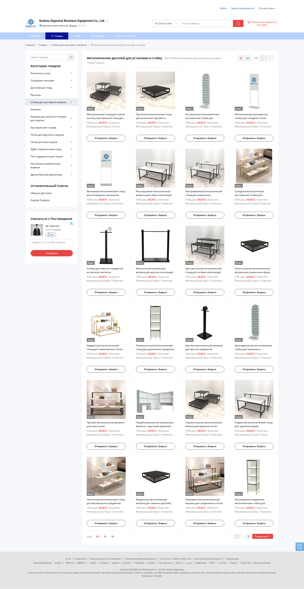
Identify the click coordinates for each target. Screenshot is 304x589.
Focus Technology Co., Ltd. (149, 569)
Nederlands (200, 562)
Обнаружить (98, 36)
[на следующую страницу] (270, 58)
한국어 (179, 562)
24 (97, 536)
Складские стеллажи (42, 80)
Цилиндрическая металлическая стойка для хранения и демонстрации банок (253, 349)
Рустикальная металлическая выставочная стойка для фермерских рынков (202, 118)
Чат (52, 234)
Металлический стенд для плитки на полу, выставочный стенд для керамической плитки (106, 118)
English (58, 562)
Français (104, 562)
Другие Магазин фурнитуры (46, 174)
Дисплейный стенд (41, 87)
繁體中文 (82, 562)
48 (112, 536)
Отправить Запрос (106, 138)
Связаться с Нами (126, 36)
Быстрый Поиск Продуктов (208, 558)
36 (105, 536)
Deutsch (127, 562)
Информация (232, 558)
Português (139, 562)
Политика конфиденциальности (141, 558)
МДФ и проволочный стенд (46, 149)
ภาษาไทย (222, 562)
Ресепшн (36, 95)
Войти (223, 8)
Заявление (80, 558)
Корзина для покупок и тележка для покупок (48, 118)
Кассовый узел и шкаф (43, 127)
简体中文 (69, 562)
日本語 (93, 562)
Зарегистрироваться (242, 8)
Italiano (151, 562)
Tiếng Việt (245, 562)
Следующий (261, 536)
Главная (35, 36)
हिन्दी (212, 562)
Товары (58, 36)
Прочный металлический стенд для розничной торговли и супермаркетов (154, 118)
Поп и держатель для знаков (47, 156)
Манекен (36, 109)
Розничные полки (40, 73)
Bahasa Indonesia (262, 562)
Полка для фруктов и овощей (47, 134)
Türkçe (233, 562)
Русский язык (165, 562)
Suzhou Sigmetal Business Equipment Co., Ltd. (72, 21)
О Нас (77, 36)
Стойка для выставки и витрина (48, 102)
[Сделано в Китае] (48, 7)
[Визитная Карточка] (71, 223)
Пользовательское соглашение (105, 558)
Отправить (52, 253)
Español (115, 562)
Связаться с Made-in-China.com (175, 558)
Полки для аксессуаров (44, 142)
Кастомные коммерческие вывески (46, 165)
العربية (189, 562)
